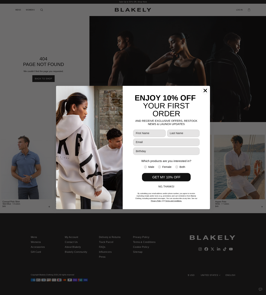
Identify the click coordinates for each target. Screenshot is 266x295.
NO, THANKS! (166, 186)
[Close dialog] (205, 90)
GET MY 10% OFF (166, 177)
